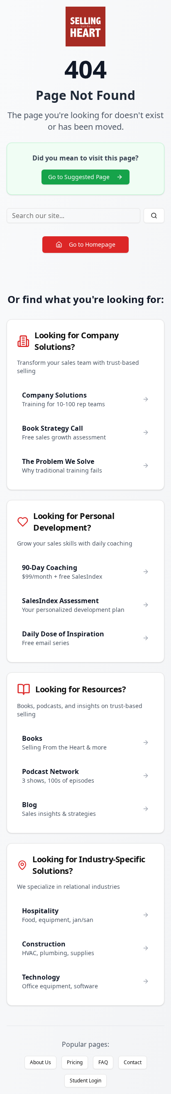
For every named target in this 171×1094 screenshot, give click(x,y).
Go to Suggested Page (79, 177)
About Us (40, 1062)
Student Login (85, 1080)
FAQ (103, 1062)
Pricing (75, 1062)
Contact (133, 1062)
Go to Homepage (92, 244)
